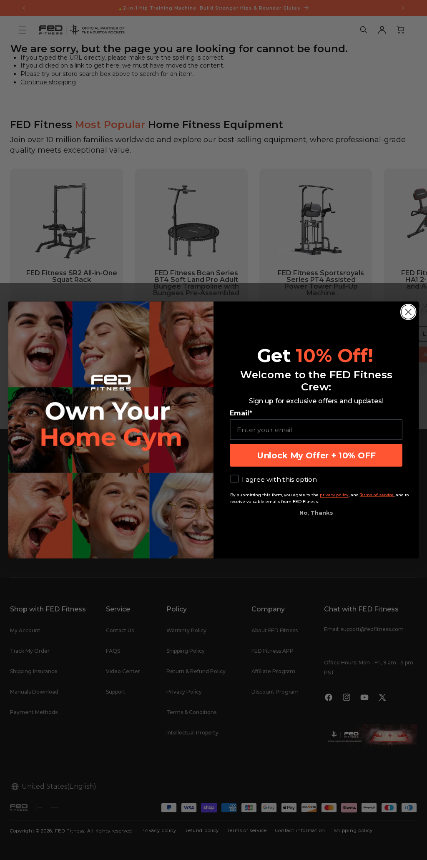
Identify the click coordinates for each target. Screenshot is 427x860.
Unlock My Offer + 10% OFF (316, 455)
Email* (241, 413)
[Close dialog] (408, 312)
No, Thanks (316, 512)
